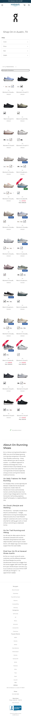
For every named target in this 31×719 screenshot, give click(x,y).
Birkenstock (15, 651)
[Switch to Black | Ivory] (18, 166)
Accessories (15, 628)
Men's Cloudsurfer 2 (22, 254)
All (15, 617)
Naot (15, 676)
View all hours (15, 702)
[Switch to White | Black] (18, 86)
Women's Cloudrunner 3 (9, 92)
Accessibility (15, 604)
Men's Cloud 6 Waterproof (22, 119)
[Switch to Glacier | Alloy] (24, 166)
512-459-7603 (15, 694)
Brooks (15, 641)
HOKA (15, 637)
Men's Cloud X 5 (9, 119)
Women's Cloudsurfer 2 (22, 227)
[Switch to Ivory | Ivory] (21, 221)
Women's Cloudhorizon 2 (9, 280)
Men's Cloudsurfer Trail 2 (22, 199)
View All (15, 680)
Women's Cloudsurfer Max (9, 227)
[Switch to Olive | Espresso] (18, 113)
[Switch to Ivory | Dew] (6, 86)
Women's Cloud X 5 (22, 92)
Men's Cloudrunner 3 (22, 172)
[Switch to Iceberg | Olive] (18, 301)
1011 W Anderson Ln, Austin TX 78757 (15, 687)
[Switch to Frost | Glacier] (4, 166)
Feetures (15, 665)
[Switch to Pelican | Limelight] (4, 221)
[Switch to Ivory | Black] (18, 354)
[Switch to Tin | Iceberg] (21, 166)
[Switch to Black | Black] (21, 86)
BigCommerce (18, 713)
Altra (15, 669)
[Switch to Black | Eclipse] (18, 409)
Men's (15, 620)
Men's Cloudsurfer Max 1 (22, 307)
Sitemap (15, 607)
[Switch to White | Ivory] (9, 86)
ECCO (15, 662)
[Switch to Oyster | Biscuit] (11, 139)
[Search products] (29, 5)
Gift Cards (15, 613)
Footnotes (15, 593)
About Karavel (15, 590)
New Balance (15, 648)
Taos (15, 673)
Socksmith (15, 658)
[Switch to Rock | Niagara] (18, 193)
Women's (15, 624)
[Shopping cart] (24, 5)
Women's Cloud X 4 (22, 360)
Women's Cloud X (22, 415)
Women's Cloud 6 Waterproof (9, 389)
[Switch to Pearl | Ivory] (18, 221)
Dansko (15, 655)
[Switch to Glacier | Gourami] (21, 248)
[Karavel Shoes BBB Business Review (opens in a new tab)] (15, 708)
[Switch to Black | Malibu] (18, 248)
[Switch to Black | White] (4, 139)
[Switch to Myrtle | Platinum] (12, 86)
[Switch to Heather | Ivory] (24, 221)
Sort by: (4, 66)
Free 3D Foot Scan (15, 597)
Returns (15, 600)
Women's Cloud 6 (8, 145)
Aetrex (15, 644)
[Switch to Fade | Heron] (4, 274)
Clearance (15, 631)
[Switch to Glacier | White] (7, 139)
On (8, 90)
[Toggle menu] (2, 5)
